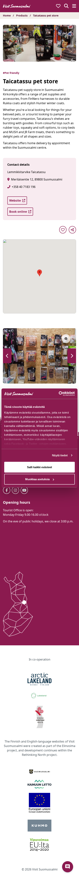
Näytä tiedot (60, 455)
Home (7, 15)
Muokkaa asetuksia (37, 479)
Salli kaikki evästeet (39, 467)
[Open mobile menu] (74, 6)
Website (15, 200)
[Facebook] (6, 490)
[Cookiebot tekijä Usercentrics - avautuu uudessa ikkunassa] (59, 393)
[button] (7, 355)
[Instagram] (15, 490)
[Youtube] (24, 490)
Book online (18, 212)
